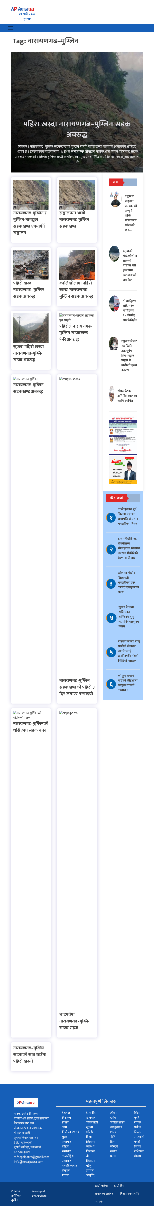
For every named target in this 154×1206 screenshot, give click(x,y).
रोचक (137, 1122)
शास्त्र (113, 1132)
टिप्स (113, 1141)
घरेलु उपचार (90, 1168)
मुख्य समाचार (66, 1139)
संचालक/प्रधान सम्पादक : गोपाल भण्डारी (28, 1130)
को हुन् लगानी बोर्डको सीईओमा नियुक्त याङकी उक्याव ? (128, 683)
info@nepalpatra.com (28, 1162)
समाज (113, 1151)
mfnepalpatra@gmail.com (31, 1157)
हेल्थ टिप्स (91, 1113)
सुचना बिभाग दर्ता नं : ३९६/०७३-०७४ (26, 1140)
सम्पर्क (99, 1202)
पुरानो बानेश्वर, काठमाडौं (27, 1147)
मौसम (137, 1156)
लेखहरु (66, 1170)
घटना (113, 1156)
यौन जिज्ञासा (90, 1159)
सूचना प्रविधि (89, 1130)
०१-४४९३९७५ (22, 1152)
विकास (138, 1132)
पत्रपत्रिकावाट (69, 1166)
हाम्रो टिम (119, 1186)
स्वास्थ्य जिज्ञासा (90, 1149)
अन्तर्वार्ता (139, 1137)
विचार (65, 1175)
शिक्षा (137, 1113)
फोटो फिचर (137, 1144)
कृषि (136, 1117)
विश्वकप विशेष (66, 1120)
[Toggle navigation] (10, 28)
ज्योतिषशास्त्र (117, 1122)
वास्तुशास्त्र (116, 1127)
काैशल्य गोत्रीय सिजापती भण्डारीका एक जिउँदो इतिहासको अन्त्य (128, 582)
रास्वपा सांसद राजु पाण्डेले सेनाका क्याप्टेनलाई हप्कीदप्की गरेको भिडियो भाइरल (129, 651)
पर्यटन (137, 1127)
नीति (112, 1137)
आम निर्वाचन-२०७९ (70, 1130)
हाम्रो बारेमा (101, 1186)
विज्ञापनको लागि (129, 1194)
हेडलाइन (67, 1113)
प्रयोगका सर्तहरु (104, 1194)
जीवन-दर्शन (114, 1115)
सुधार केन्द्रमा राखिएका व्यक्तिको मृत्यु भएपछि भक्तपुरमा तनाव (129, 617)
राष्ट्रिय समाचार (66, 1149)
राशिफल (139, 1151)
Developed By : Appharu (39, 1193)
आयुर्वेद (90, 1175)
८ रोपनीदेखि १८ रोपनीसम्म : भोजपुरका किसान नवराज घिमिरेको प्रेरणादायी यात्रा (129, 548)
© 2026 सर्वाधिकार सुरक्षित (16, 1195)
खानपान (90, 1117)
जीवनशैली (92, 1122)
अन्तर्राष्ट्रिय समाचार (68, 1159)
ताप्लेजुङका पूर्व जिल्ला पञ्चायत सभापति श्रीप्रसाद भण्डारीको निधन (128, 516)
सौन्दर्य (114, 1146)
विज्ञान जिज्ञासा (90, 1139)
